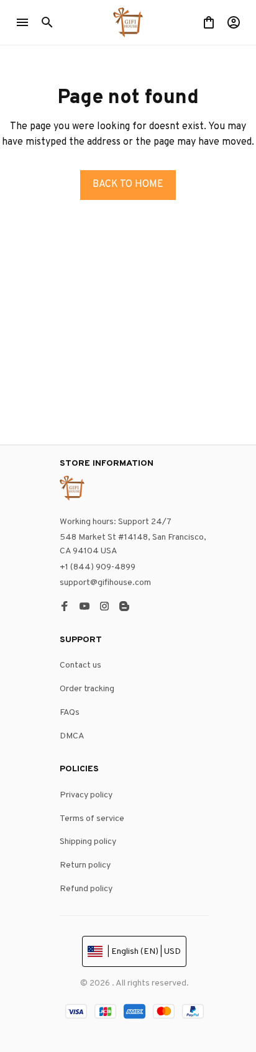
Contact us (80, 665)
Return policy (85, 865)
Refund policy (86, 889)
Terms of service (92, 819)
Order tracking (87, 689)
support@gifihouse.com (105, 583)
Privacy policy (86, 795)
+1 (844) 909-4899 (97, 567)
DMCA (72, 736)
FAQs (70, 712)
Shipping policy (88, 842)
